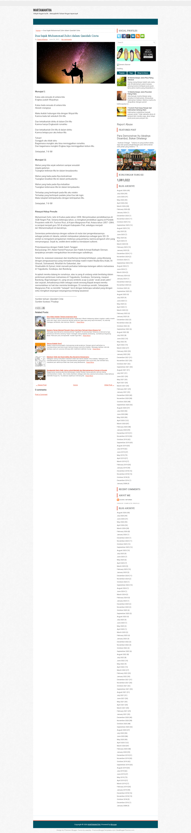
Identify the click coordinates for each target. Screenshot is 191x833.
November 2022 (123, 323)
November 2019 (123, 436)
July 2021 (120, 373)
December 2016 (123, 480)
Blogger (114, 824)
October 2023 (122, 288)
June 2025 (121, 234)
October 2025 (122, 222)
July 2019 (120, 449)
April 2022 (120, 345)
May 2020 (120, 417)
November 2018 (123, 474)
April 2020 (120, 420)
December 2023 (123, 282)
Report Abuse (125, 124)
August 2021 (121, 370)
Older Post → (109, 385)
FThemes (67, 830)
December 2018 (123, 471)
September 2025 (123, 225)
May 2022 (120, 342)
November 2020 (123, 398)
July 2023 (120, 298)
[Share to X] (41, 308)
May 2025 (120, 238)
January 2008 (122, 483)
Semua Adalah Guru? (54, 343)
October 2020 (122, 402)
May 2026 (120, 200)
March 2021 (121, 386)
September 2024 (123, 263)
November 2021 (123, 361)
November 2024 (123, 257)
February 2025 (122, 247)
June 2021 (121, 376)
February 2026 (122, 209)
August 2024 (121, 266)
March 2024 (121, 272)
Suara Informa (42, 39)
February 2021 (122, 389)
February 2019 (122, 465)
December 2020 (123, 395)
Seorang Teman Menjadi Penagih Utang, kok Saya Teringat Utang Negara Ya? (74, 330)
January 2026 (122, 213)
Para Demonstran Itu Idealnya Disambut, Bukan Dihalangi (133, 137)
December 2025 (123, 216)
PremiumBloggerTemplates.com (103, 830)
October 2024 (122, 260)
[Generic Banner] (123, 64)
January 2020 (122, 430)
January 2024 (122, 279)
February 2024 (122, 276)
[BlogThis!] (38, 308)
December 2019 (123, 433)
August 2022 (121, 332)
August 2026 (121, 190)
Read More (80, 322)
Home (38, 30)
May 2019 (120, 455)
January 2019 (122, 468)
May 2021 (120, 380)
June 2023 (121, 301)
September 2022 (123, 329)
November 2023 (123, 285)
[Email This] (36, 308)
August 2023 (121, 294)
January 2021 (122, 392)
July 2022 (120, 335)
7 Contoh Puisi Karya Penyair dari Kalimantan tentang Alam (140, 109)
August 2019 (121, 446)
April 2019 (120, 458)
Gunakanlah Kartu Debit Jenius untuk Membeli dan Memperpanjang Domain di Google (77, 370)
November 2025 (123, 219)
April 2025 (120, 241)
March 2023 (121, 310)
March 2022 (121, 348)
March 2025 (121, 244)
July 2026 (120, 194)
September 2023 (123, 291)
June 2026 (121, 197)
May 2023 (120, 304)
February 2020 (122, 427)
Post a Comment (41, 394)
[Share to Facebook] (43, 308)
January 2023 (122, 316)
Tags (131, 73)
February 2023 (122, 313)
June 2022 (121, 339)
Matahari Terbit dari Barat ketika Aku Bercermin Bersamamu (68, 357)
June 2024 (121, 269)
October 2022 (122, 326)
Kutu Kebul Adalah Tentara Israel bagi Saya (62, 317)
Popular (122, 73)
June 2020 (121, 414)
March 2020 (121, 424)
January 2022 (122, 354)
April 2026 (120, 203)
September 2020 (123, 405)
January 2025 (122, 250)
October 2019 (122, 439)
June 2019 (121, 452)
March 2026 (121, 206)
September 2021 (123, 367)
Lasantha (88, 830)
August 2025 (121, 228)
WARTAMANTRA (42, 10)
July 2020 (120, 411)
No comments (66, 39)
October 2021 (122, 364)
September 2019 (123, 443)
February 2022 (122, 351)
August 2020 (121, 408)
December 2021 (123, 357)
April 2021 (120, 383)
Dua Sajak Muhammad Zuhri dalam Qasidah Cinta (66, 35)
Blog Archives (143, 73)
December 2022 (123, 320)
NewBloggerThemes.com (125, 830)
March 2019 (121, 461)
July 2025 (120, 231)
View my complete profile (128, 503)
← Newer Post (41, 385)
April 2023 (120, 307)
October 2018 (122, 477)
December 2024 (123, 253)
